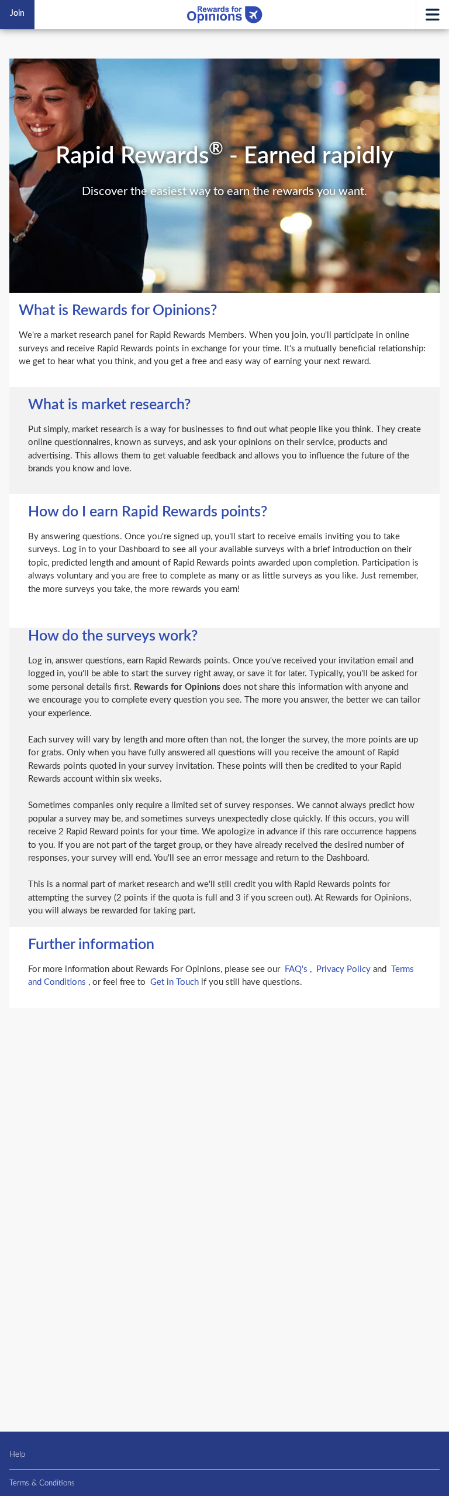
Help (17, 1455)
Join (17, 13)
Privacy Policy (344, 969)
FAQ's (297, 969)
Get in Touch (175, 982)
